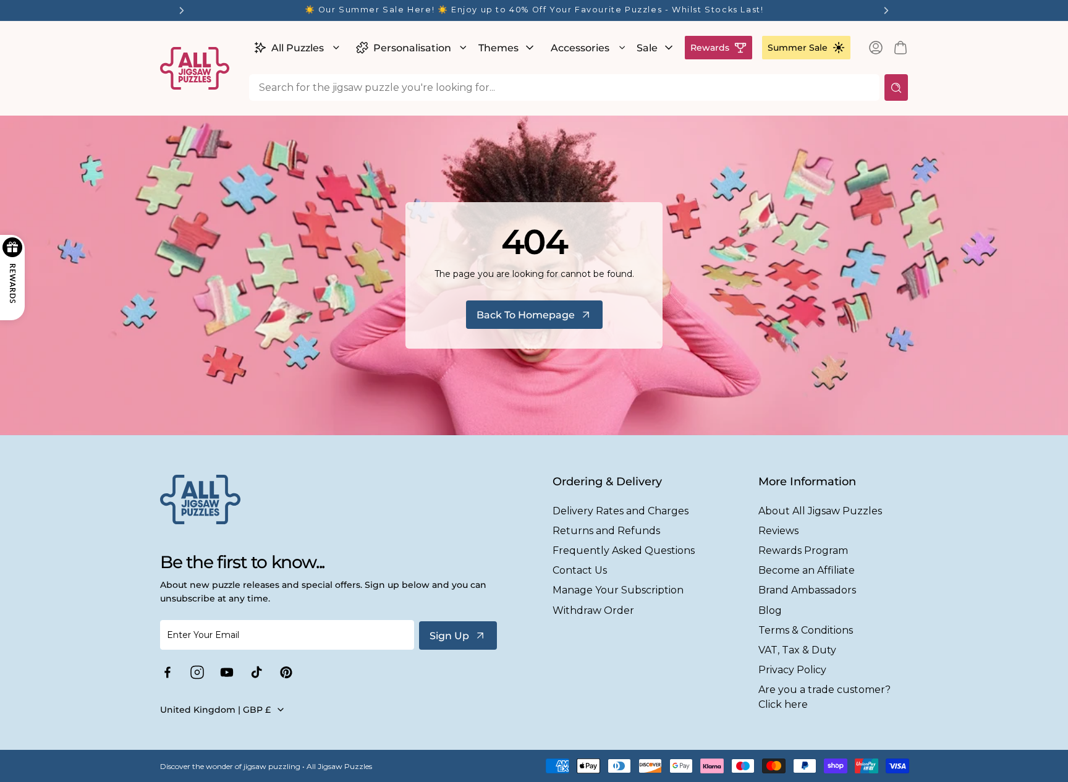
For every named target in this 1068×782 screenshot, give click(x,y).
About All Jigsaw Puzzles (820, 511)
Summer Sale (798, 47)
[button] (295, 47)
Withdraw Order (593, 610)
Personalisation (412, 48)
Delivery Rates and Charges (621, 511)
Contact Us (580, 570)
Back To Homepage (526, 315)
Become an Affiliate (806, 570)
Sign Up (449, 636)
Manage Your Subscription (618, 590)
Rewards (709, 47)
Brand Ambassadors (807, 590)
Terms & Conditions (805, 630)
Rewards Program (803, 550)
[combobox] (564, 87)
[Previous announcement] (181, 10)
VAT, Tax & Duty (797, 650)
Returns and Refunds (606, 531)
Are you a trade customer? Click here (824, 697)
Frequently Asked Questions (624, 550)
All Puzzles (297, 48)
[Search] (896, 87)
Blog (770, 610)
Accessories (580, 48)
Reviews (778, 531)
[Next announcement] (886, 10)
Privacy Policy (792, 670)
